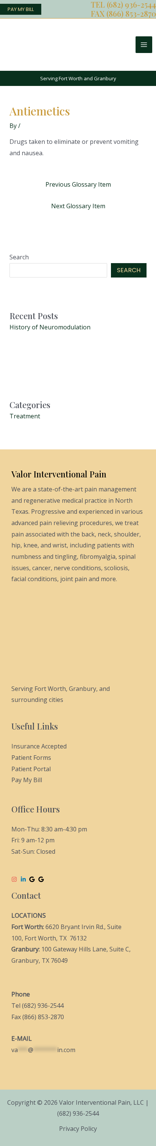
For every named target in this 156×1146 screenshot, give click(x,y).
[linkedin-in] (24, 879)
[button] (20, 9)
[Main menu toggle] (144, 44)
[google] (33, 879)
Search (19, 257)
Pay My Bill (26, 780)
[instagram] (15, 879)
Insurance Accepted (39, 746)
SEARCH (128, 270)
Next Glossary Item (78, 206)
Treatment (24, 416)
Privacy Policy (78, 1128)
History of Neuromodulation (49, 327)
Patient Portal (31, 769)
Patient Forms (31, 757)
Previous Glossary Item (78, 184)
